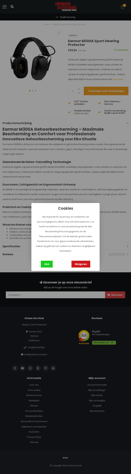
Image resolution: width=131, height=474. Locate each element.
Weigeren (81, 264)
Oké (46, 264)
